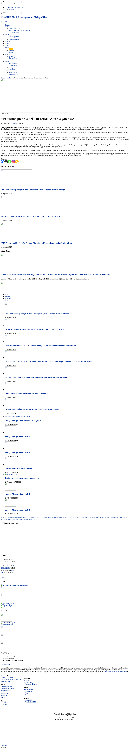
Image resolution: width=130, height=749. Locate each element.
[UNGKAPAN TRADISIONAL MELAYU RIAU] (6, 601)
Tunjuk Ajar (13, 58)
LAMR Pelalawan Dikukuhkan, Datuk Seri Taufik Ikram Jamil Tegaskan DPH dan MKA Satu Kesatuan (55, 274)
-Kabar (3, 703)
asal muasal (82, 517)
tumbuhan (115, 517)
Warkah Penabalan (15, 38)
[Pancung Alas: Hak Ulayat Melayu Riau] (14, 585)
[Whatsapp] (9, 161)
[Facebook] (2, 161)
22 (12, 570)
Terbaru (7, 294)
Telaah (11, 56)
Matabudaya (13, 63)
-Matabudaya (28, 689)
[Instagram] (13, 161)
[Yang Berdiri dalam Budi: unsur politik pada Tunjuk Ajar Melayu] (6, 593)
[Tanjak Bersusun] (7, 625)
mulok (108, 517)
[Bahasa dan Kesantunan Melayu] (10, 464)
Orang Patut (13, 65)
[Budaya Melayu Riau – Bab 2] (10, 448)
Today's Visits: (10, 659)
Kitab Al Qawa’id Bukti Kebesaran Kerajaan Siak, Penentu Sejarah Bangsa (37, 377)
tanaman (102, 517)
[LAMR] (4, 21)
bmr (105, 517)
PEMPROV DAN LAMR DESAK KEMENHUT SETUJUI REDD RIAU (31, 216)
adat (67, 517)
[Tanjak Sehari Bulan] (6, 633)
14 (10, 568)
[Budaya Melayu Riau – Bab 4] (10, 506)
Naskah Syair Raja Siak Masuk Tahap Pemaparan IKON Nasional (33, 409)
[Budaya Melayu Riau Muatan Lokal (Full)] (17, 417)
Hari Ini (11, 52)
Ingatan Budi (32, 519)
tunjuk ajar (47, 517)
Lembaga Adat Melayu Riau (14, 7)
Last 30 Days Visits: (11, 660)
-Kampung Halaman (30, 684)
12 (6, 568)
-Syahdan (4, 704)
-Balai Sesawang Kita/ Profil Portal (12, 679)
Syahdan (12, 51)
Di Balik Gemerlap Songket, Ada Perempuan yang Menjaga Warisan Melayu (33, 190)
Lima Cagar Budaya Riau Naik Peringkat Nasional (26, 393)
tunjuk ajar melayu (54, 517)
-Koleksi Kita (28, 700)
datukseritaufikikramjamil (22, 517)
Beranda (7, 25)
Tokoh (111, 517)
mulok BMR (12, 519)
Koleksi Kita (13, 72)
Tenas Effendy (62, 517)
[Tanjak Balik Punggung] (6, 649)
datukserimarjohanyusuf (34, 517)
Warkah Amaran (14, 36)
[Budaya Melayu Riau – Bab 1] (10, 432)
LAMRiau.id (5, 664)
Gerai (6, 45)
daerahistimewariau (11, 517)
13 (8, 568)
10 (2, 568)
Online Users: (9, 657)
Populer (7, 296)
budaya (42, 517)
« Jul (2, 577)
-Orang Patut (28, 691)
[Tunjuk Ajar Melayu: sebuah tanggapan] (11, 474)
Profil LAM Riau (14, 29)
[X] (6, 161)
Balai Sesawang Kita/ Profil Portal (116, 671)
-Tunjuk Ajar (28, 682)
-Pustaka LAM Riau (30, 702)
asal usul (87, 517)
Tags (6, 300)
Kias (10, 67)
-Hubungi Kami (6, 681)
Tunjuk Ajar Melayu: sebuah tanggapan (22, 478)
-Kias (26, 693)
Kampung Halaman (15, 60)
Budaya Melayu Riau (94, 517)
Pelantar (7, 43)
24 (2, 572)
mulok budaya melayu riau (22, 519)
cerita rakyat (72, 517)
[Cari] (1, 2)
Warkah (7, 34)
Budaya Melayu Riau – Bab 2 (17, 452)
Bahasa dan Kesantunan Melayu (18, 468)
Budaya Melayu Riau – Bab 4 (17, 510)
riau (5, 517)
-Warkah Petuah (6, 690)
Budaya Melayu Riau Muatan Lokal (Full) (23, 421)
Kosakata (12, 69)
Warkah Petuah (14, 40)
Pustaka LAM (13, 74)
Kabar (11, 49)
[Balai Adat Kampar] (6, 641)
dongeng (77, 517)
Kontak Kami (9, 9)
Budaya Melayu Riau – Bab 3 (17, 494)
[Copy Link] (17, 161)
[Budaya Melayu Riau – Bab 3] (10, 490)
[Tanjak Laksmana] (6, 621)
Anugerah (8, 41)
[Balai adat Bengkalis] (8, 623)
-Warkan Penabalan (7, 688)
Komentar (8, 298)
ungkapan (6, 519)
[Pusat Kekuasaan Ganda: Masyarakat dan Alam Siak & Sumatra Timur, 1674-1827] (8, 603)
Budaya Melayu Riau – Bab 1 (17, 436)
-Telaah (26, 680)
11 (4, 568)
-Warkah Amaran (6, 687)
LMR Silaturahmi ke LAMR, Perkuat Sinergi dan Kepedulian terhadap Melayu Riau (36, 243)
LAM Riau (4, 745)
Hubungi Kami (14, 32)
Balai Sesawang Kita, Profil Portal (20, 30)
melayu (2, 517)
